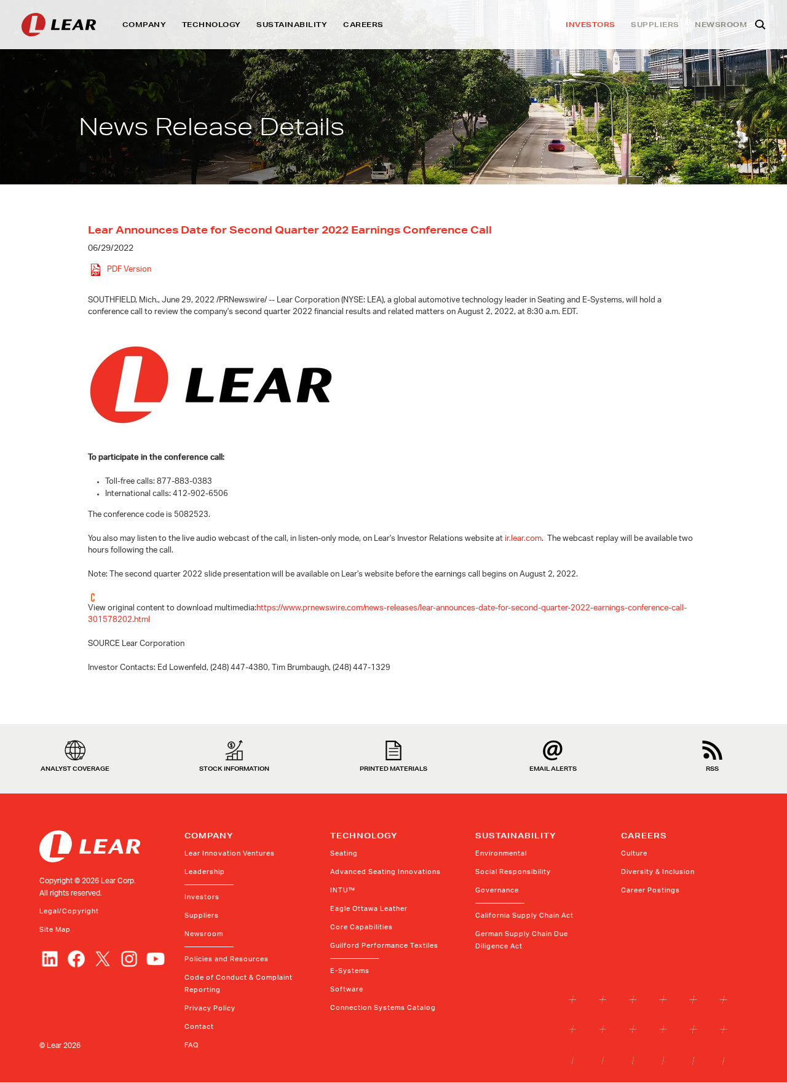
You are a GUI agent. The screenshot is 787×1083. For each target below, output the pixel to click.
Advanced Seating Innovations (385, 871)
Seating (344, 853)
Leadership (204, 871)
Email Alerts (553, 767)
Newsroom (203, 934)
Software (346, 989)
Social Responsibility (513, 871)
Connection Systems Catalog (383, 1007)
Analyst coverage (75, 767)
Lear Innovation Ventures (229, 853)
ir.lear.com (523, 539)
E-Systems (350, 970)
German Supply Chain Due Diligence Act (521, 940)
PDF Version (129, 270)
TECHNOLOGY (211, 25)
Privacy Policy (209, 1008)
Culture (634, 853)
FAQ (191, 1045)
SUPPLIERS (655, 25)
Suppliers (201, 915)
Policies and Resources (226, 959)
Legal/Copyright (69, 911)
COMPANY (144, 25)
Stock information (234, 767)
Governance (497, 890)
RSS (712, 767)
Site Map (55, 929)
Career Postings (650, 890)
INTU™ (342, 890)
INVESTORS (590, 25)
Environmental (501, 853)
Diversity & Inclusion (658, 871)
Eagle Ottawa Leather (369, 908)
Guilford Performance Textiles (384, 945)
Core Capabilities (361, 927)
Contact (199, 1026)
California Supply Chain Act (524, 915)
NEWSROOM (721, 25)
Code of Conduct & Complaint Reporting (238, 983)
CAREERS (363, 25)
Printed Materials (393, 767)
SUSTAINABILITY (291, 25)
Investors (201, 897)
